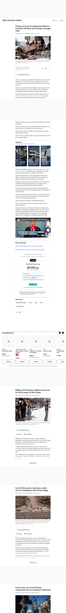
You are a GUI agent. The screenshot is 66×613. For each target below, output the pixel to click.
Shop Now (9, 361)
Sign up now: (18, 33)
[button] (55, 20)
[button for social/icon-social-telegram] (42, 68)
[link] (12, 20)
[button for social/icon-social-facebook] (46, 68)
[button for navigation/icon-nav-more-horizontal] (49, 68)
